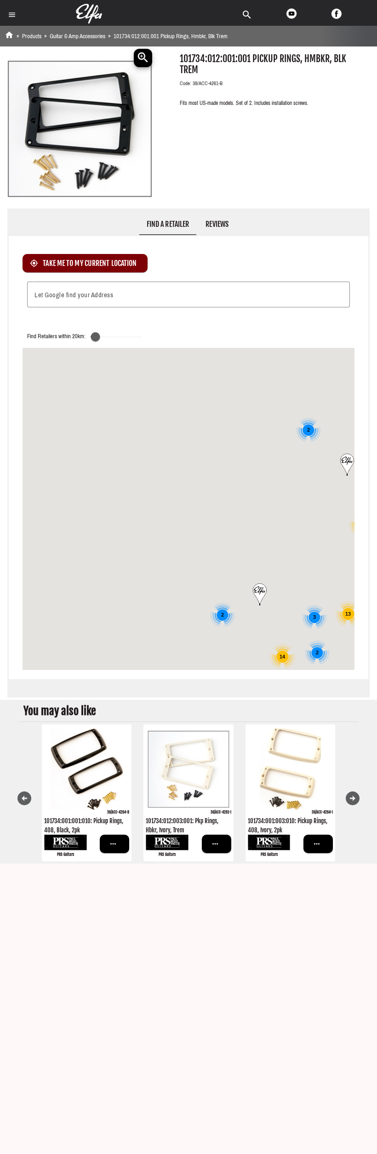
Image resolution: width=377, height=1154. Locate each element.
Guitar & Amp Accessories (77, 36)
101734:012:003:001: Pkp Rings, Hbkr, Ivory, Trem (182, 825)
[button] (259, 594)
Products (31, 36)
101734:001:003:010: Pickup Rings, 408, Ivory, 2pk (287, 825)
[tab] (167, 224)
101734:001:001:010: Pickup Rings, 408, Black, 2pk (83, 825)
